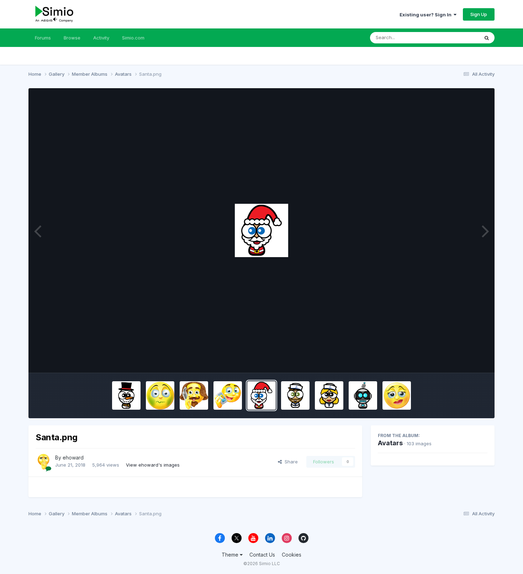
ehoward (73, 458)
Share (290, 461)
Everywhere (456, 37)
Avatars (390, 443)
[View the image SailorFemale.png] (329, 395)
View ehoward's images (153, 465)
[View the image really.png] (396, 395)
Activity (101, 38)
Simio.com (133, 38)
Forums (43, 38)
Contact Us (262, 555)
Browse (72, 38)
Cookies (291, 555)
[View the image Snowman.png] (126, 395)
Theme (231, 555)
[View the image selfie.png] (227, 395)
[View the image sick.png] (160, 395)
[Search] (487, 37)
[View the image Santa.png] (261, 395)
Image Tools (465, 360)
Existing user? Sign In (427, 14)
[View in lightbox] (261, 230)
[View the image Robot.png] (363, 395)
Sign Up (478, 14)
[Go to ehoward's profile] (43, 461)
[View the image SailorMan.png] (295, 395)
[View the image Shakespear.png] (194, 395)
